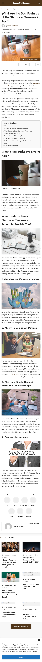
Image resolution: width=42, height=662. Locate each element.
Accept (21, 657)
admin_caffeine (12, 26)
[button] (39, 640)
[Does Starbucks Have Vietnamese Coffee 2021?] (31, 574)
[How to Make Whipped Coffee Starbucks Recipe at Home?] (10, 577)
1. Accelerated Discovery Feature (15, 136)
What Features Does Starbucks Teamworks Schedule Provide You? (18, 132)
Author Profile (33, 524)
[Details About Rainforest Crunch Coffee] (31, 604)
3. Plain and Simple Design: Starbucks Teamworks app (20, 142)
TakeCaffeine (21, 3)
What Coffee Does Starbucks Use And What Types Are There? (9, 563)
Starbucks (15, 374)
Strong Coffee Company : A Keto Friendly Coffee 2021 (31, 559)
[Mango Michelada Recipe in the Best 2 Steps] (10, 603)
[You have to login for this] (20, 64)
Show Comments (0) (20, 626)
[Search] (39, 3)
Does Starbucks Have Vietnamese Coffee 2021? (31, 586)
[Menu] (3, 3)
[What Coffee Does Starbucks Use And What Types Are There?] (10, 547)
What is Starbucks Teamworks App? (16, 129)
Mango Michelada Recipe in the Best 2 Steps (9, 614)
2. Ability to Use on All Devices (14, 138)
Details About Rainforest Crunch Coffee (29, 616)
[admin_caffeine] (8, 527)
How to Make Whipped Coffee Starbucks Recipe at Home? (9, 593)
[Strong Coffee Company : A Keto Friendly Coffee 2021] (31, 547)
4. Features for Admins (11, 146)
